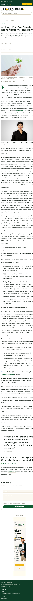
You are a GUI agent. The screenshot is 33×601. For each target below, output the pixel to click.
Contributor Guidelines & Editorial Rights (10, 593)
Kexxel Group (12, 471)
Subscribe (27, 4)
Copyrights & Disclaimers (7, 596)
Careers (3, 591)
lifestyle (7, 20)
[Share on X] (7, 50)
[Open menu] (30, 9)
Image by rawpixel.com (7, 374)
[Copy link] (14, 50)
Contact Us (4, 598)
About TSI (3, 589)
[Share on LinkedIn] (10, 50)
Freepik (8, 250)
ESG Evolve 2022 (21, 110)
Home (2, 20)
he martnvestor (12, 8)
